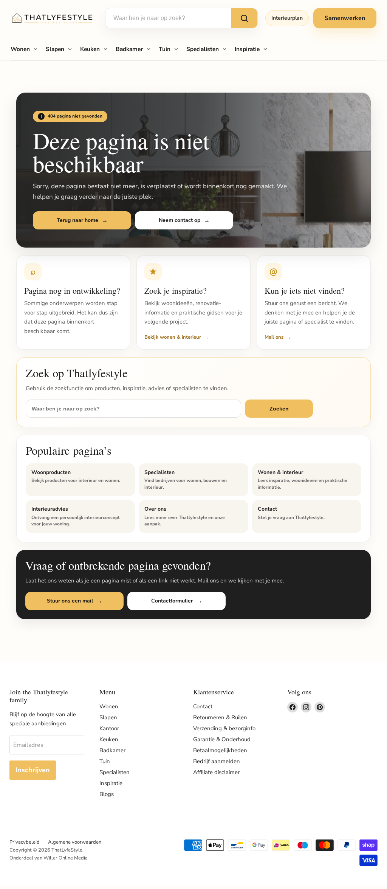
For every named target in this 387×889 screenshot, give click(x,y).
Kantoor (109, 728)
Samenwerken (345, 18)
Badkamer (129, 49)
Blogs (106, 794)
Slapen (55, 49)
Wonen (20, 49)
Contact (202, 706)
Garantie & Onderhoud (222, 739)
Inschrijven (32, 769)
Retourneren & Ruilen (220, 717)
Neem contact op (179, 220)
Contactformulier (172, 600)
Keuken (90, 49)
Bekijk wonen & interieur (172, 337)
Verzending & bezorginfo (224, 728)
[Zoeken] (244, 18)
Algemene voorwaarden (74, 842)
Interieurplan (287, 18)
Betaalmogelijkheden (220, 750)
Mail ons (274, 337)
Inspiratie (247, 49)
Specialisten (202, 49)
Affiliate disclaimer (216, 772)
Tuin (164, 49)
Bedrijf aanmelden (216, 761)
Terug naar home (77, 220)
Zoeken (279, 409)
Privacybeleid (24, 842)
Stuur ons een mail (70, 600)
